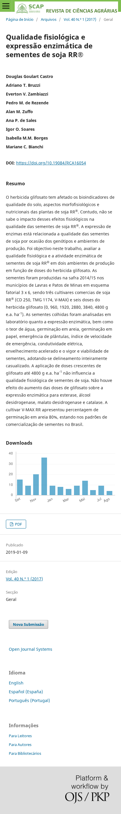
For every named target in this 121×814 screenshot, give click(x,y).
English (16, 683)
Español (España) (26, 691)
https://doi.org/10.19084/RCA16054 (51, 163)
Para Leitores (20, 735)
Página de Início (19, 19)
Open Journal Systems (30, 649)
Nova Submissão (28, 624)
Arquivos (48, 19)
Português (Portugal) (29, 700)
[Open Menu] (6, 6)
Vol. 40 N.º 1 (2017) (80, 19)
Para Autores (20, 744)
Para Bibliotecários (25, 753)
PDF (18, 524)
